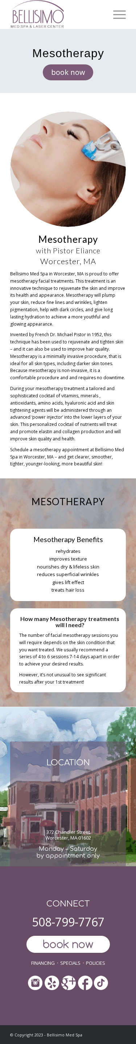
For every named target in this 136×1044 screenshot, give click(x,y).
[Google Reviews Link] (68, 981)
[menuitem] (116, 14)
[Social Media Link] (52, 983)
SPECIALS (70, 963)
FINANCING (43, 963)
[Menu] (116, 14)
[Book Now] (68, 945)
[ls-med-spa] (56, 14)
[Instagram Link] (35, 983)
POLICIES (95, 963)
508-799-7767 (68, 922)
